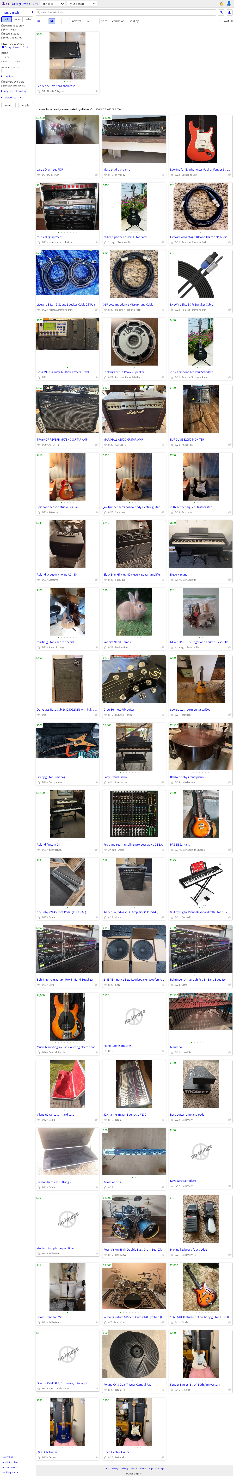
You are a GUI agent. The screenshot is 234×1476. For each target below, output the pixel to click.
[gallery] (52, 21)
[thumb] (45, 21)
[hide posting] (96, 91)
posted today (11, 33)
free (7, 57)
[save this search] (229, 12)
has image (10, 29)
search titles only (14, 25)
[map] (58, 21)
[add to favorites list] (39, 91)
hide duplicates (13, 37)
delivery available (14, 81)
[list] (39, 21)
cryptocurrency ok (14, 85)
